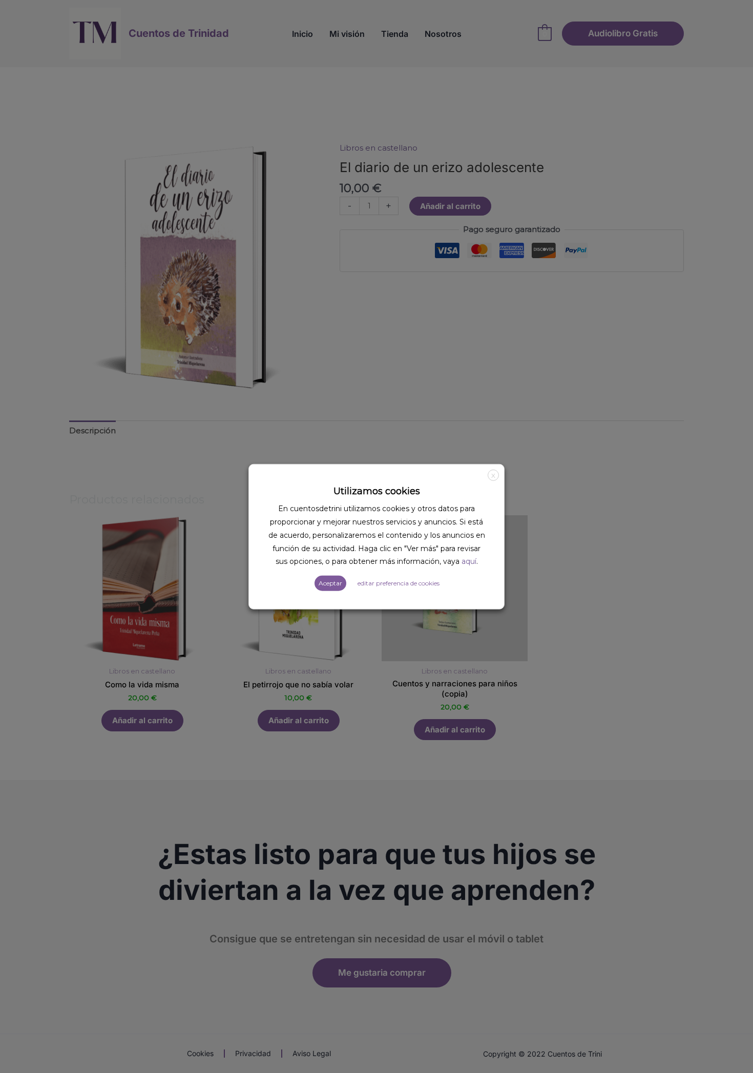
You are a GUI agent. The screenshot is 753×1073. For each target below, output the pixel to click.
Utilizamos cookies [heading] (376, 490)
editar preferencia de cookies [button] (399, 583)
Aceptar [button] (330, 583)
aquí (469, 561)
